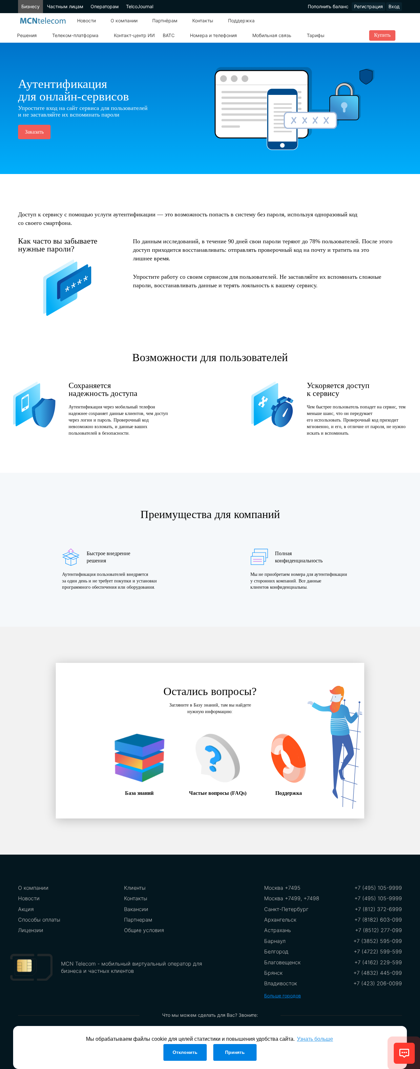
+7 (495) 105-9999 (378, 887)
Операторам (105, 6)
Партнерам (138, 919)
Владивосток (280, 983)
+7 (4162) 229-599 (378, 962)
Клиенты (135, 887)
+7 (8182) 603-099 (378, 919)
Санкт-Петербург (286, 909)
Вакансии (136, 909)
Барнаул (274, 941)
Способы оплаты (39, 919)
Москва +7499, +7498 (291, 898)
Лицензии (30, 930)
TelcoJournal (139, 6)
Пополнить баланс (328, 6)
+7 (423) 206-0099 (377, 983)
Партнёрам (165, 20)
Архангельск (280, 919)
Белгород (276, 951)
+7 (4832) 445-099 (377, 973)
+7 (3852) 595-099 (377, 941)
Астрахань (277, 930)
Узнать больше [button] (315, 1039)
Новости (86, 20)
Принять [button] (235, 1052)
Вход (394, 6)
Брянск (273, 973)
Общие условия (144, 930)
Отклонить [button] (185, 1052)
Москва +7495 (282, 887)
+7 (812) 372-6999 (378, 909)
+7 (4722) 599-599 (378, 951)
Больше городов (282, 995)
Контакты (202, 20)
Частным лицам (65, 6)
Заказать (34, 132)
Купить (382, 35)
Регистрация (368, 6)
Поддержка (241, 20)
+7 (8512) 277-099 (378, 930)
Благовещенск (282, 962)
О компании (124, 20)
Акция (26, 909)
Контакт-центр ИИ (134, 35)
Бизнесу (30, 6)
